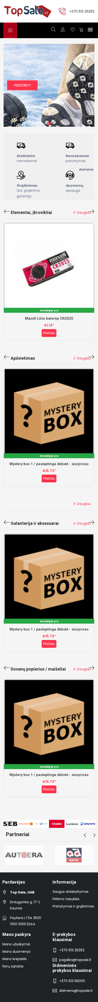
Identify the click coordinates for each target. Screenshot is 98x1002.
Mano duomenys (16, 951)
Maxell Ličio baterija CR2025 (49, 318)
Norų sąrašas (13, 966)
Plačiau (49, 333)
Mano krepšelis (14, 959)
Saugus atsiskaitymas (70, 891)
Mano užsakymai (16, 944)
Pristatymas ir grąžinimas (73, 906)
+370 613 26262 (81, 11)
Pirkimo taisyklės (66, 899)
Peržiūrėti (22, 85)
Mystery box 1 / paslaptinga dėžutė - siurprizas (49, 464)
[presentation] (7, 212)
